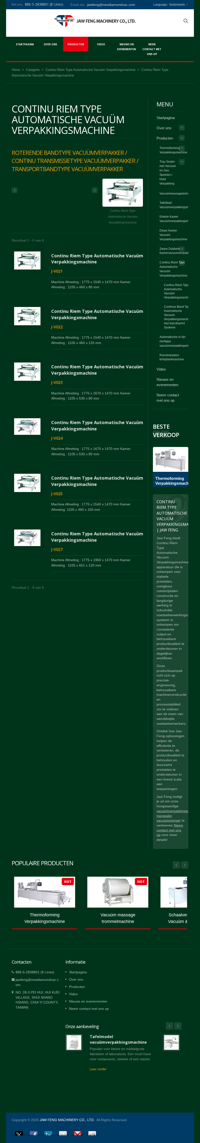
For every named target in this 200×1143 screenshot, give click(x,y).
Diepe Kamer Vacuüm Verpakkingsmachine (173, 235)
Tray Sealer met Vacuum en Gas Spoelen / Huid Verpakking (168, 172)
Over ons (50, 44)
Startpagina (25, 44)
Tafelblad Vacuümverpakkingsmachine (179, 205)
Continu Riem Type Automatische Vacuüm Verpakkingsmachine (90, 70)
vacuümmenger (169, 820)
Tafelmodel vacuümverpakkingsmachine (118, 1039)
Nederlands (177, 4)
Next (156, 434)
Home (16, 70)
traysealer (164, 816)
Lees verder (98, 1069)
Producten (76, 44)
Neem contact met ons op (151, 49)
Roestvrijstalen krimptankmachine (172, 357)
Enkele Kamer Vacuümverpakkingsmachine (179, 219)
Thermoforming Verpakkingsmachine (173, 150)
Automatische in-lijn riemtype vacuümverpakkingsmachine (179, 341)
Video (101, 44)
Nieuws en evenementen (126, 47)
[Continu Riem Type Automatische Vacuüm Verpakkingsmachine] (122, 193)
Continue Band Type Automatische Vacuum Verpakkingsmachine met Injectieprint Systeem (178, 317)
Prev (165, 434)
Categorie (33, 70)
